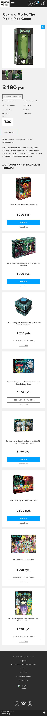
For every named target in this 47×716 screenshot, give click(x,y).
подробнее (23, 227)
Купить (23, 222)
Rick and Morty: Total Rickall (23, 559)
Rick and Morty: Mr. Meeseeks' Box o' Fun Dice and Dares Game (23, 324)
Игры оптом (23, 680)
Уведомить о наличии (12, 97)
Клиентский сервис (23, 676)
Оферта (23, 661)
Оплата (23, 668)
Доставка (23, 672)
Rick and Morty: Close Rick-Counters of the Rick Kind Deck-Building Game (23, 442)
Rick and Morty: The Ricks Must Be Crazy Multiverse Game (23, 620)
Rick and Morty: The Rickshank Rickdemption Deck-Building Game (23, 383)
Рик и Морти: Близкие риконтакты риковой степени (23, 264)
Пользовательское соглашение (23, 665)
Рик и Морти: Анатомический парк (23, 204)
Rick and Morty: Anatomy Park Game (23, 500)
